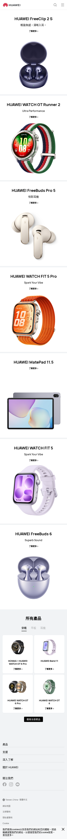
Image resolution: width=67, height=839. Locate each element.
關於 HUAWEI (10, 767)
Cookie (6, 823)
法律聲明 (6, 811)
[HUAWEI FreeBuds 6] (33, 567)
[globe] (4, 800)
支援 (5, 752)
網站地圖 (6, 806)
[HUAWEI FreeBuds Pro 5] (33, 223)
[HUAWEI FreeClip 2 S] (33, 52)
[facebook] (5, 784)
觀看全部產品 (33, 719)
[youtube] (18, 784)
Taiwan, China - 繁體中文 (16, 799)
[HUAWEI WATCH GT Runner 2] (33, 138)
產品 (5, 744)
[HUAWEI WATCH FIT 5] (33, 481)
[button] (55, 4)
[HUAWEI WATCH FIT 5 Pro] (33, 309)
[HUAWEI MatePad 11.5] (33, 395)
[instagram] (11, 784)
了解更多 (33, 31)
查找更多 (7, 835)
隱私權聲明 (7, 817)
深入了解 (8, 759)
